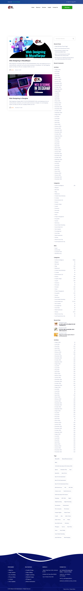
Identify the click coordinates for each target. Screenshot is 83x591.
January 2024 (58, 128)
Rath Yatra (57, 222)
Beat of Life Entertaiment (60, 476)
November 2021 (58, 179)
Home (33, 7)
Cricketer (57, 272)
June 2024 (57, 118)
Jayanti (56, 206)
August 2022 (57, 161)
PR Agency (57, 526)
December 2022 (58, 153)
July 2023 (57, 139)
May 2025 (57, 96)
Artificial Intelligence (59, 185)
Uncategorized (58, 231)
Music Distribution (30, 581)
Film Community (58, 508)
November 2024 (58, 108)
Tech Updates (58, 229)
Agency (56, 469)
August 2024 (57, 114)
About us (38, 7)
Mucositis (57, 210)
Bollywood (57, 193)
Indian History (58, 519)
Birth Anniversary (58, 487)
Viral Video (57, 233)
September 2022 (58, 159)
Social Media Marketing (60, 299)
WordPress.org (58, 253)
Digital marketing (30, 574)
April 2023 (57, 145)
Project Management (59, 216)
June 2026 (57, 71)
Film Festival (66, 508)
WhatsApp (67, 7)
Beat (70, 469)
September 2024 (58, 112)
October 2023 (58, 134)
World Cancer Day (59, 239)
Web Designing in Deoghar (18, 98)
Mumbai (57, 212)
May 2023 (57, 143)
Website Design (30, 577)
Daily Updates (12, 572)
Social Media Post (59, 227)
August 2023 (57, 138)
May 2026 (57, 73)
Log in (56, 248)
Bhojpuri (57, 187)
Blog (56, 191)
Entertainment (66, 505)
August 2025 (57, 91)
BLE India (57, 189)
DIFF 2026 (63, 498)
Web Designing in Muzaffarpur (19, 61)
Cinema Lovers (58, 491)
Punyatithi (57, 218)
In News (11, 579)
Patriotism (67, 523)
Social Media (62, 530)
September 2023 (58, 136)
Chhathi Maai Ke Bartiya (60, 195)
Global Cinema (67, 512)
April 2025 (57, 98)
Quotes (56, 220)
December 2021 (58, 177)
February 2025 (58, 102)
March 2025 (57, 100)
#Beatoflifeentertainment (67, 458)
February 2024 (58, 126)
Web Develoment (58, 235)
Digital (69, 498)
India (62, 516)
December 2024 (58, 106)
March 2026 (57, 77)
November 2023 (58, 132)
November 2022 (58, 155)
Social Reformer (58, 537)
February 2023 (58, 149)
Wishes (56, 237)
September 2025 (58, 89)
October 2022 (58, 157)
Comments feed (58, 251)
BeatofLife (57, 473)
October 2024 (58, 110)
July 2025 (57, 93)
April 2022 (57, 169)
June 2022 (57, 165)
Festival (56, 202)
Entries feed (57, 249)
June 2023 (57, 141)
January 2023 (58, 151)
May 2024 (57, 120)
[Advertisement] (41, 27)
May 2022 (57, 167)
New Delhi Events (58, 523)
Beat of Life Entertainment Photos (62, 48)
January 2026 (58, 81)
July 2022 (57, 163)
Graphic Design (58, 204)
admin (12, 107)
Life (64, 519)
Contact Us (55, 7)
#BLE (56, 462)
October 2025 (58, 87)
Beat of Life (64, 473)
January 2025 (58, 104)
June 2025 (57, 95)
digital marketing (67, 501)
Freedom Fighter (58, 512)
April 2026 (57, 75)
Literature (57, 208)
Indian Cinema (68, 516)
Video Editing (29, 572)
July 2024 (57, 116)
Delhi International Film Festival (61, 494)
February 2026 (58, 79)
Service (63, 526)
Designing (57, 498)
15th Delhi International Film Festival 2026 (63, 466)
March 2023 (57, 147)
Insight (49, 7)
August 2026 (57, 69)
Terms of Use (66, 589)
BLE (65, 487)
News (56, 214)
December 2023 (58, 130)
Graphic (56, 516)
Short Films (69, 526)
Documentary (57, 505)
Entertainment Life (59, 200)
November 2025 (58, 85)
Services (44, 7)
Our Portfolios (12, 574)
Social (56, 530)
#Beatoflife (57, 458)
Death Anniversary (67, 491)
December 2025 (58, 83)
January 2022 (58, 175)
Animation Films (63, 469)
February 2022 (58, 173)
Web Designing (67, 537)
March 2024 (57, 124)
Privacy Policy (12, 577)
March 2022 (57, 171)
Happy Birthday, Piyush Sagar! (61, 46)
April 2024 (57, 122)
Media (68, 519)
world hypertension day (60, 241)
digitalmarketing (58, 501)
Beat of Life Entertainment (60, 480)
